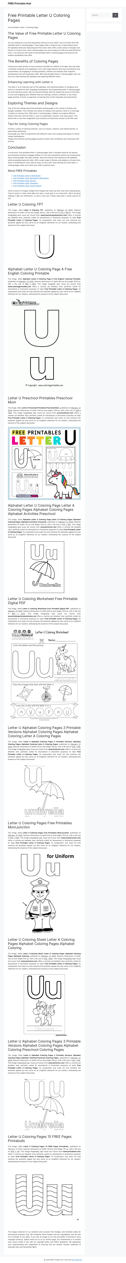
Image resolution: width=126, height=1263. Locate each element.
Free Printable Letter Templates (25, 183)
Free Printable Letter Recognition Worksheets (31, 178)
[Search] (115, 15)
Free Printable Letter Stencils (24, 181)
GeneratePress (77, 1260)
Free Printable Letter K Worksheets (27, 176)
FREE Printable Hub (19, 3)
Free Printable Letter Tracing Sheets (27, 186)
